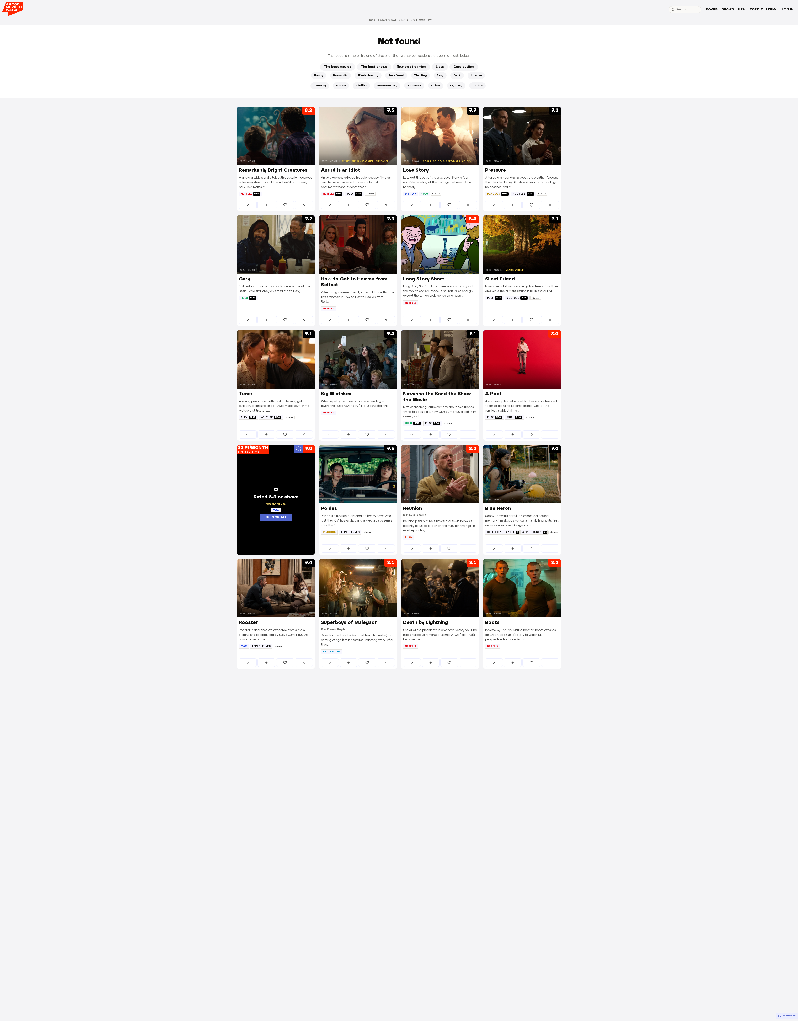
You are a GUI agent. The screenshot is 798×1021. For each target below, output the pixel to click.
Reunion (412, 508)
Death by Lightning (425, 622)
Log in (787, 9)
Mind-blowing (368, 75)
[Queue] (266, 205)
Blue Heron (498, 508)
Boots (492, 622)
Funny (318, 75)
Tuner (246, 394)
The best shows (374, 66)
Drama (341, 85)
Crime (435, 85)
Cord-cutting (763, 9)
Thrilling (420, 75)
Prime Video (331, 651)
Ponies (329, 508)
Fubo (408, 537)
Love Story (416, 170)
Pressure (495, 170)
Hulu (424, 193)
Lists (440, 66)
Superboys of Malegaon (349, 622)
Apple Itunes (350, 532)
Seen (248, 205)
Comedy (320, 85)
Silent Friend (500, 279)
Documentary (387, 85)
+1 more (367, 532)
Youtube (523, 193)
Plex (354, 193)
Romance (414, 85)
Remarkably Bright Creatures (273, 170)
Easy (440, 75)
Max (244, 646)
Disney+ (410, 193)
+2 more (542, 194)
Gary (244, 279)
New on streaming (411, 66)
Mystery (456, 85)
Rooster (248, 622)
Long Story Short (423, 279)
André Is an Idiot (340, 170)
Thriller (361, 85)
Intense (476, 75)
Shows (728, 9)
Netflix (250, 193)
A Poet (493, 394)
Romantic (340, 75)
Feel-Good (396, 75)
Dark (457, 75)
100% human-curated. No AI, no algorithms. (401, 20)
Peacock (497, 193)
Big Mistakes (336, 394)
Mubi (514, 417)
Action (477, 85)
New (741, 9)
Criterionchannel (503, 532)
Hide (304, 205)
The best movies (337, 66)
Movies (712, 9)
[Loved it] (285, 205)
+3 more (370, 194)
